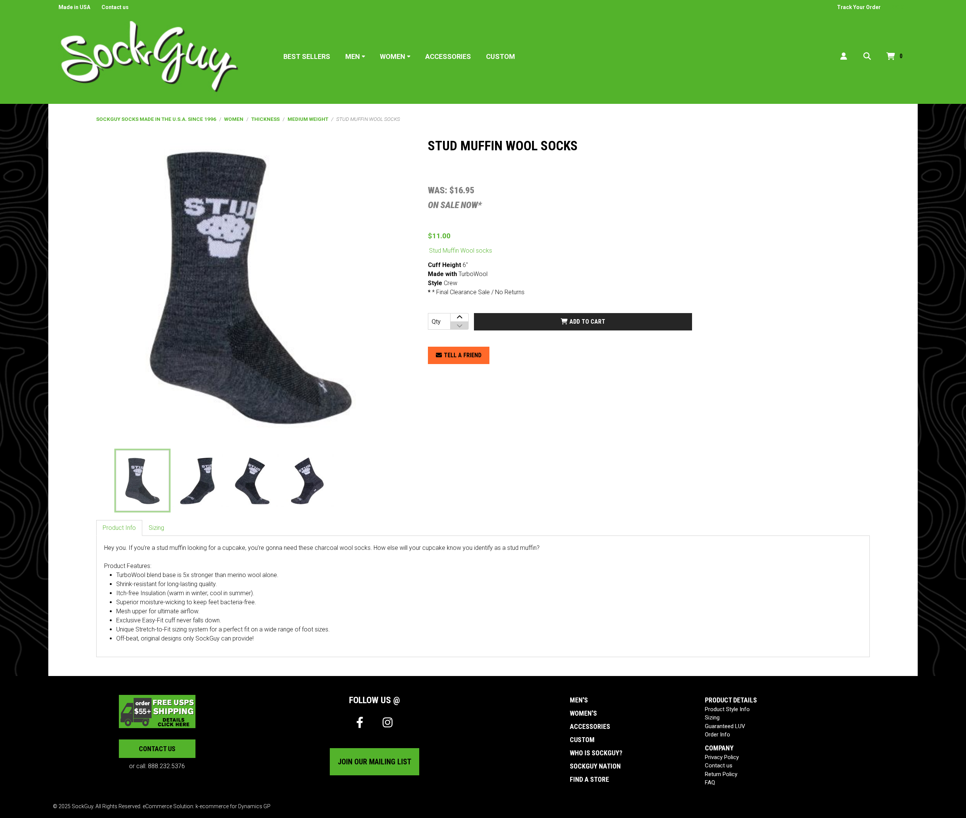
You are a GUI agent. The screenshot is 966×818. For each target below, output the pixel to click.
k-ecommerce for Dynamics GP (233, 806)
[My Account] (843, 56)
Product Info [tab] (119, 527)
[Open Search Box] (867, 56)
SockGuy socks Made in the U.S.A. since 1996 (156, 119)
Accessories (448, 56)
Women (392, 56)
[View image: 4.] (307, 480)
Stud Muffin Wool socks (460, 250)
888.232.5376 (166, 766)
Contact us (115, 7)
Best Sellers (306, 56)
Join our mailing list (374, 761)
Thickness (265, 119)
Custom (500, 56)
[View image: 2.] (197, 480)
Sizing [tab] (156, 527)
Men (352, 56)
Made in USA (74, 7)
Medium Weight (308, 119)
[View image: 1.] (142, 480)
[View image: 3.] (252, 480)
